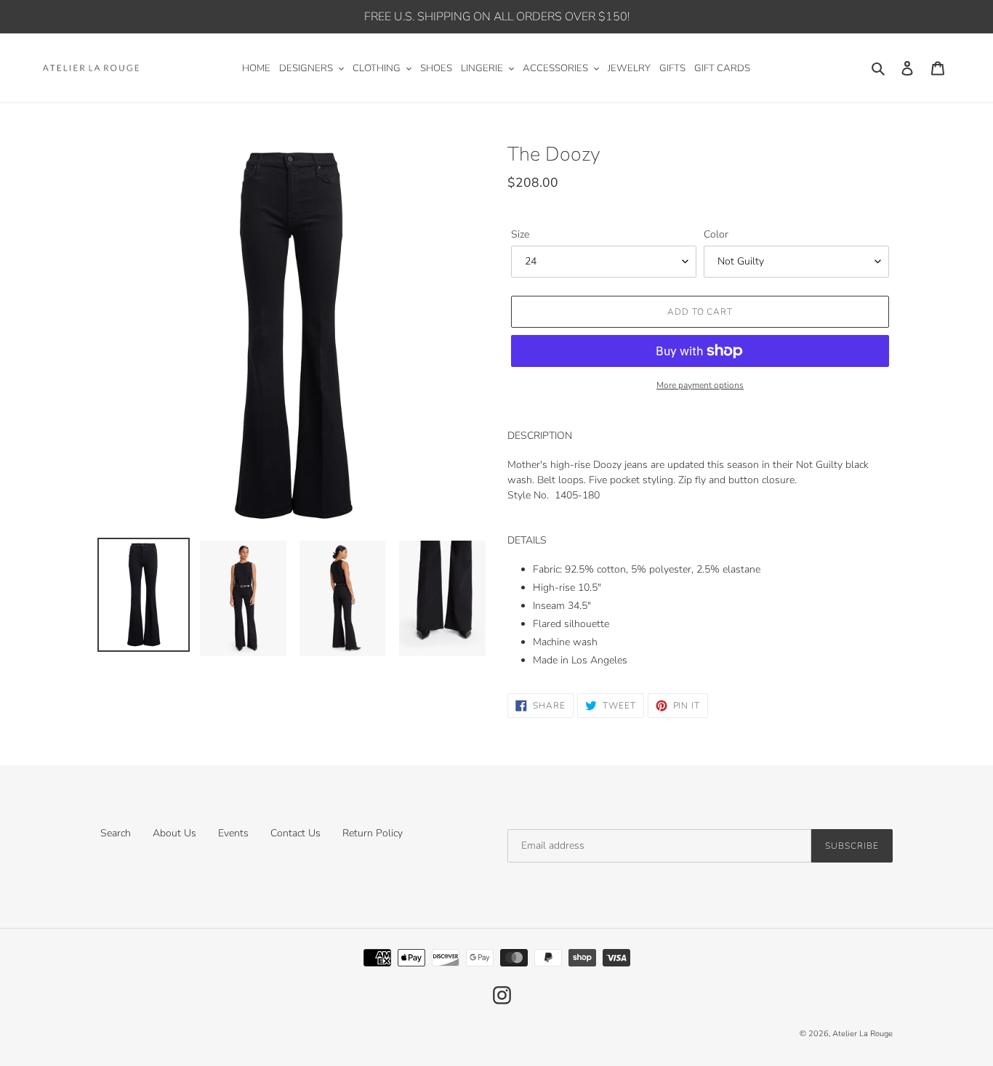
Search (115, 833)
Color (716, 234)
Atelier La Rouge (862, 1033)
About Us (174, 833)
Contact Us (295, 833)
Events (233, 833)
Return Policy (372, 833)
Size (520, 234)
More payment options (700, 385)
